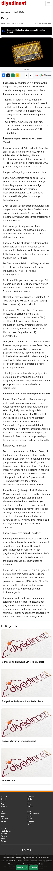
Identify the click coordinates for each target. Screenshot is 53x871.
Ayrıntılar (22, 868)
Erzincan (4, 806)
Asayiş (29, 811)
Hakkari (30, 799)
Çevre (29, 816)
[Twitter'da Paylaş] (8, 75)
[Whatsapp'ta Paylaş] (13, 75)
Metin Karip (5, 23)
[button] (17, 75)
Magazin (4, 833)
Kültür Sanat (5, 831)
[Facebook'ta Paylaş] (3, 75)
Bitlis (3, 801)
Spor (29, 824)
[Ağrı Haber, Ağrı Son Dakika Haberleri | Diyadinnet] (13, 2)
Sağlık (3, 838)
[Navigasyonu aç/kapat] (48, 3)
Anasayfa (6, 12)
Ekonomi (30, 821)
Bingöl (3, 799)
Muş (2, 811)
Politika (4, 836)
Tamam (34, 868)
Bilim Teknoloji (33, 814)
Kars (29, 804)
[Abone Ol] (42, 75)
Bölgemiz (4, 819)
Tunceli (3, 814)
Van (2, 816)
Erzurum (30, 796)
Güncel (3, 828)
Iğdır (29, 801)
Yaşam (3, 821)
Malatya (30, 806)
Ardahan (4, 796)
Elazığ (3, 804)
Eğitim (29, 819)
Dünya (3, 841)
